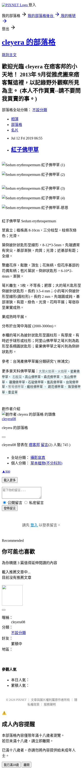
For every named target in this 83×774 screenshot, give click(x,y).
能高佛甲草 (55, 382)
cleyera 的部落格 (29, 42)
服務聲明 (50, 704)
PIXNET (21, 700)
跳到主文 (9, 55)
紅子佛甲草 (25, 150)
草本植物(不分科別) (46, 463)
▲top (6, 471)
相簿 (14, 119)
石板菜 (17, 377)
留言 (44, 445)
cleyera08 (9, 419)
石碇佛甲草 (36, 382)
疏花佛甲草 (56, 386)
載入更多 (10, 480)
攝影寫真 (37, 458)
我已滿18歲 (11, 765)
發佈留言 (10, 508)
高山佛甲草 (33, 377)
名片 (14, 130)
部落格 (16, 125)
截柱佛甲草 (35, 386)
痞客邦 (34, 445)
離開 (27, 765)
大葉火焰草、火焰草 (53, 371)
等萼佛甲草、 (17, 386)
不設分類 (39, 110)
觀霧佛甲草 (17, 382)
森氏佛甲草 (52, 377)
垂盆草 (13, 392)
